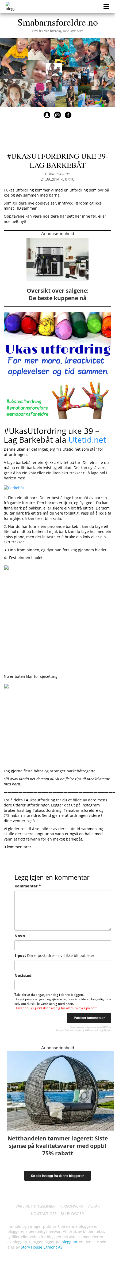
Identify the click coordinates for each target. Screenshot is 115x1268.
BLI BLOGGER (72, 1213)
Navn (19, 935)
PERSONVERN (71, 1206)
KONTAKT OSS (44, 1213)
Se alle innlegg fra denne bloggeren (57, 1176)
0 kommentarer (57, 173)
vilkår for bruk (91, 1030)
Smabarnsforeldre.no (57, 24)
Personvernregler (73, 1030)
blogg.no (69, 1241)
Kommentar (27, 885)
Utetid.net (87, 439)
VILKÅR (93, 1206)
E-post (55, 955)
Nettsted (23, 975)
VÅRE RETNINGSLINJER (36, 1206)
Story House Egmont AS (42, 1247)
